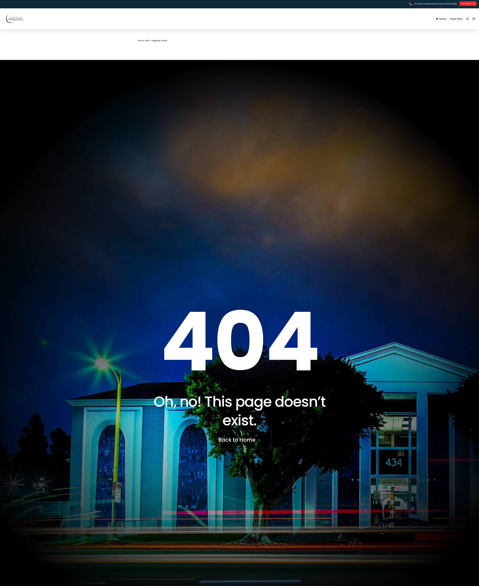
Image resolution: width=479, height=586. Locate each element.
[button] (468, 3)
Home (141, 40)
